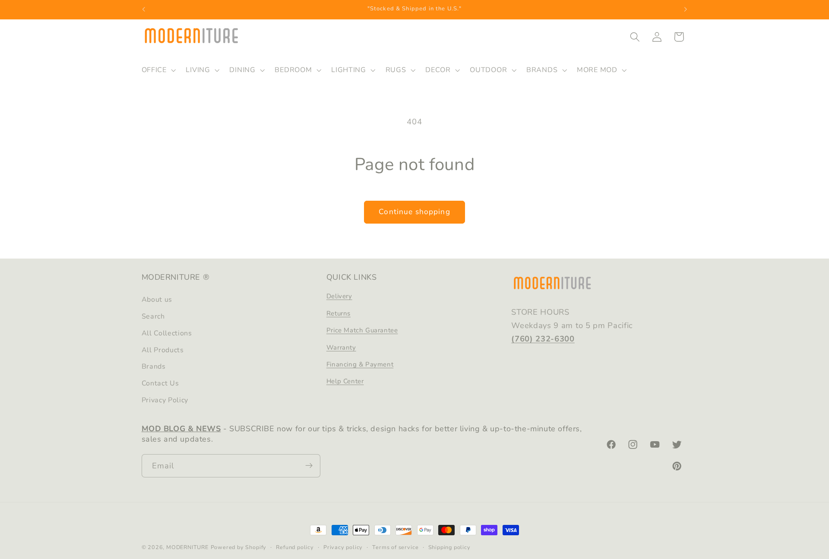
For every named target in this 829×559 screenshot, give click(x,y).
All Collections (167, 333)
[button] (158, 70)
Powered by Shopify (239, 547)
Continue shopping (414, 212)
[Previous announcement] (143, 9)
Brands (154, 367)
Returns (338, 313)
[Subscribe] (309, 465)
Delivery (339, 296)
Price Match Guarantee (362, 330)
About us (157, 300)
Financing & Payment (359, 364)
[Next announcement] (685, 9)
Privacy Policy (165, 400)
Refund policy (294, 547)
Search (153, 316)
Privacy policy (343, 547)
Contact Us (160, 383)
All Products (163, 350)
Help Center (345, 381)
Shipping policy (449, 547)
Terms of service (395, 547)
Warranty (341, 347)
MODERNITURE (187, 547)
